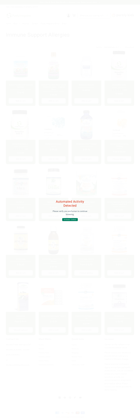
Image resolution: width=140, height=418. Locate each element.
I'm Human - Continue (70, 219)
